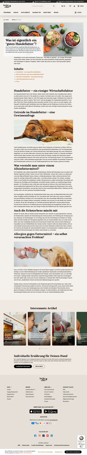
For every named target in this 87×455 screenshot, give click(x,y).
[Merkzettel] (71, 6)
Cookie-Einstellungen (37, 445)
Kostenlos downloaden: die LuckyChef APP (71, 2)
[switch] (81, 446)
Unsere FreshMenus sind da (43, 2)
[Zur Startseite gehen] (7, 6)
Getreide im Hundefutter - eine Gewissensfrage (29, 76)
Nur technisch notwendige (45, 452)
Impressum (49, 445)
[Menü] (84, 436)
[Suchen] (53, 6)
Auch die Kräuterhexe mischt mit (25, 79)
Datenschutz (25, 445)
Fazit (17, 81)
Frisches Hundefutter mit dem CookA (15, 2)
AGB (19, 445)
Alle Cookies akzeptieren (73, 452)
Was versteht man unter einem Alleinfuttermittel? (30, 74)
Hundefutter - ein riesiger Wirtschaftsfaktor (28, 72)
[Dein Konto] (75, 6)
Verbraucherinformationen (61, 445)
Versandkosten (53, 420)
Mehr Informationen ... (26, 452)
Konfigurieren (59, 452)
